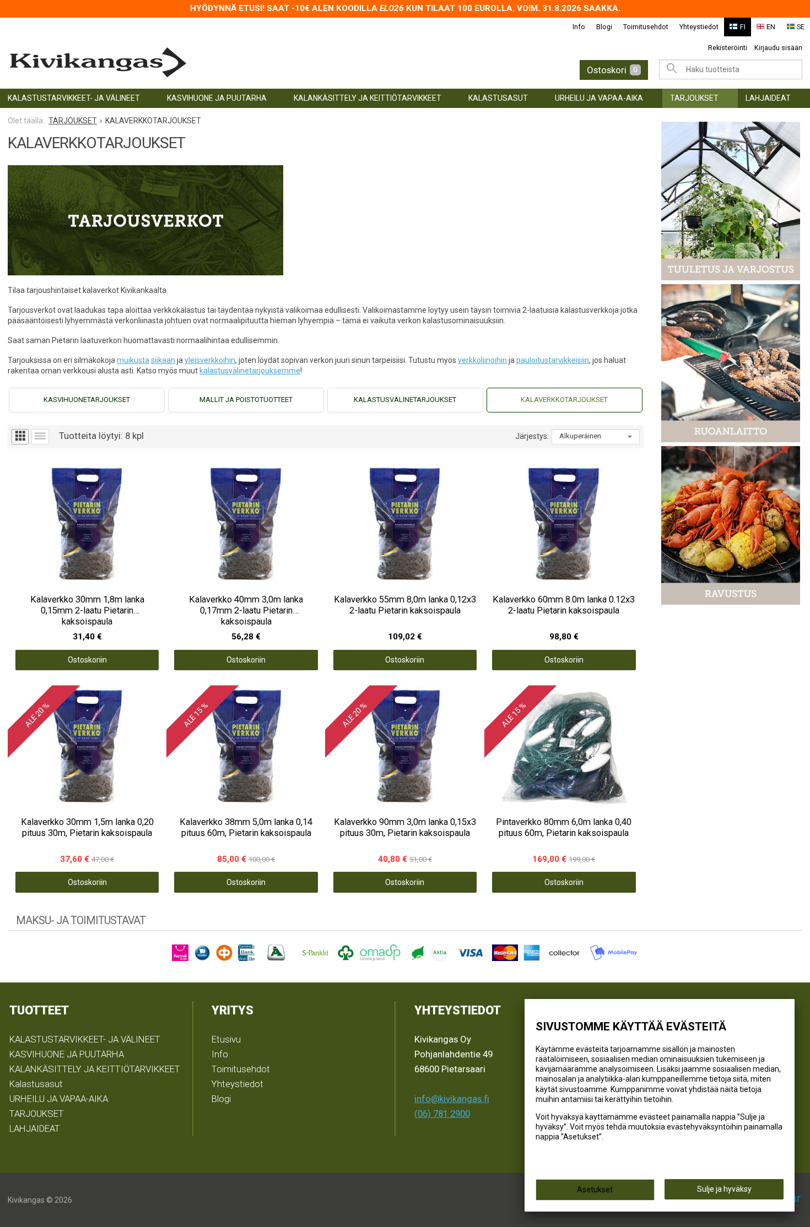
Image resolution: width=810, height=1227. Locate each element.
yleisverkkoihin (210, 360)
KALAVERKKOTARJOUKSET (564, 399)
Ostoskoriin (87, 659)
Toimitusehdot (645, 27)
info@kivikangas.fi (451, 1098)
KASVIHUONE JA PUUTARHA (217, 98)
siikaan (163, 360)
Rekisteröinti (727, 48)
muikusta (133, 360)
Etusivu (226, 1039)
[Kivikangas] (182, 62)
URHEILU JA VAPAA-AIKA (599, 98)
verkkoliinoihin (482, 360)
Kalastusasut (498, 98)
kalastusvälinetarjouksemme (249, 370)
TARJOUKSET (694, 98)
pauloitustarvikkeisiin (552, 360)
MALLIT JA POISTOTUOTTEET (246, 399)
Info (579, 27)
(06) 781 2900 (442, 1113)
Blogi (604, 27)
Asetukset (595, 1189)
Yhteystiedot (699, 27)
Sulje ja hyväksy (724, 1189)
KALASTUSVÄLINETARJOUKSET (405, 399)
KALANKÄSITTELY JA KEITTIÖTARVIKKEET (367, 98)
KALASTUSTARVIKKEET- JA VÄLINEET (74, 98)
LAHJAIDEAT (768, 98)
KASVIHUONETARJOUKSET (87, 399)
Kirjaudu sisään (778, 48)
